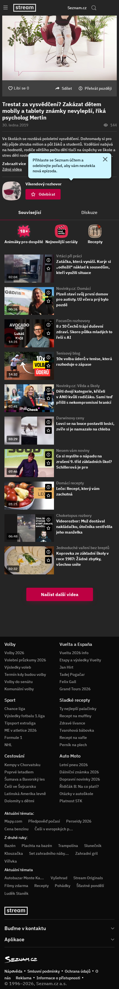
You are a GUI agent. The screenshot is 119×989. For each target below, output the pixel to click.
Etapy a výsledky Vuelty (80, 659)
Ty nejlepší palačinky (78, 708)
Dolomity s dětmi (19, 800)
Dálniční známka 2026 (79, 771)
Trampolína (68, 845)
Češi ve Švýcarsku (20, 786)
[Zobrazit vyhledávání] (93, 7)
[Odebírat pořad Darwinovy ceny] (48, 430)
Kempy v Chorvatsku (22, 764)
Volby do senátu (18, 681)
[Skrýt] (105, 159)
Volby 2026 (14, 652)
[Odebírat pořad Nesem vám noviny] (48, 463)
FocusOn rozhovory (73, 320)
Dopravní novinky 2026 (80, 779)
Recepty (41, 885)
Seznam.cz (77, 8)
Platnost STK (71, 800)
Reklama (24, 977)
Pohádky (62, 885)
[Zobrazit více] (59, 928)
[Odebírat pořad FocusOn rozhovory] (48, 333)
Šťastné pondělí (90, 885)
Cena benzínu (16, 828)
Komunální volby (19, 688)
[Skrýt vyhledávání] (53, 8)
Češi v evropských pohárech (59, 828)
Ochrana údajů (77, 971)
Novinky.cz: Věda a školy (78, 385)
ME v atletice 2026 (20, 730)
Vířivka (10, 861)
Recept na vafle (73, 737)
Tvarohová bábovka (77, 730)
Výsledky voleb (17, 667)
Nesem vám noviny (72, 450)
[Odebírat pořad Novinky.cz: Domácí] (48, 301)
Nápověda (13, 971)
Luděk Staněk (16, 893)
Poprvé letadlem (18, 771)
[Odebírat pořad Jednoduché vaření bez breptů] (48, 560)
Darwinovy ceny (70, 417)
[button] (59, 48)
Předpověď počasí (44, 821)
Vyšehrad (59, 877)
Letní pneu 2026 (74, 764)
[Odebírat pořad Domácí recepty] (48, 495)
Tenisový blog (68, 353)
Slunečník (93, 845)
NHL (8, 744)
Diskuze (89, 212)
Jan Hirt (66, 667)
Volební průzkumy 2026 (25, 659)
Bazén (9, 845)
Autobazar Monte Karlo (24, 877)
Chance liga (14, 708)
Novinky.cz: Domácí (73, 288)
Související (29, 212)
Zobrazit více (14, 163)
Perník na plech (73, 744)
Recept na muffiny (75, 715)
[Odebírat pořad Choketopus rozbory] (48, 528)
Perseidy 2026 (78, 821)
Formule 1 (13, 737)
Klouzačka (13, 853)
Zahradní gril (86, 853)
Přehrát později (98, 88)
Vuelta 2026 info (74, 652)
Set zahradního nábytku (50, 853)
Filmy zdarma (16, 885)
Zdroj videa (12, 169)
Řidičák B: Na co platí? (79, 786)
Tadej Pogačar (72, 674)
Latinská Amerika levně (25, 793)
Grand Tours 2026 (75, 688)
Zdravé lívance (72, 723)
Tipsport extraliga (20, 723)
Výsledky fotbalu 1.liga (24, 715)
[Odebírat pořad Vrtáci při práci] (48, 268)
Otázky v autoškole (76, 793)
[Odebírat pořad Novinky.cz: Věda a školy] (48, 398)
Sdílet (67, 88)
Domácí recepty (70, 482)
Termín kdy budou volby (25, 674)
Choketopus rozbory (74, 515)
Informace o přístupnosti (58, 977)
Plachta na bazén (37, 845)
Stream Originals (88, 877)
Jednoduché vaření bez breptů (82, 547)
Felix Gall (68, 681)
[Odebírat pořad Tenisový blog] (48, 365)
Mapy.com (13, 821)
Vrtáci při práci (69, 255)
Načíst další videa (59, 594)
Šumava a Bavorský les (24, 779)
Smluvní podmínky (43, 971)
